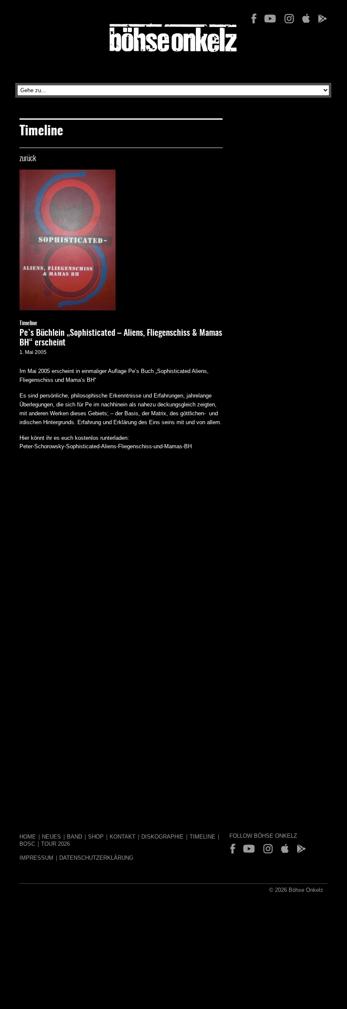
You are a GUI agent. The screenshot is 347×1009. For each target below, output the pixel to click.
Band (74, 837)
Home (27, 837)
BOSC (27, 844)
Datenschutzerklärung (96, 858)
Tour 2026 (55, 844)
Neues (51, 837)
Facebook (254, 19)
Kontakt (122, 837)
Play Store (322, 19)
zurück (27, 159)
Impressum (36, 858)
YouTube (270, 19)
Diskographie (162, 837)
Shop (96, 837)
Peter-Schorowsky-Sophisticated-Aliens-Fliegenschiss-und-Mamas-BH (105, 446)
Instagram (289, 19)
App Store (306, 19)
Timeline (28, 323)
